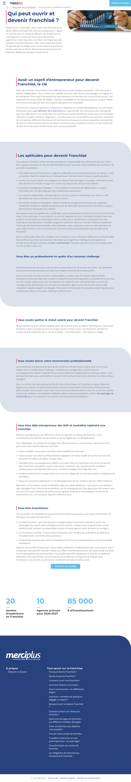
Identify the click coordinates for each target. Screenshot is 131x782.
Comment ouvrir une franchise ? (64, 680)
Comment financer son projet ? (64, 684)
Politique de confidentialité (88, 778)
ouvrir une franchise (59, 243)
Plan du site (53, 778)
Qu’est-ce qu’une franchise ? (62, 676)
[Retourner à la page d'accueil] (16, 3)
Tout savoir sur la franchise (23, 7)
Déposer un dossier (120, 3)
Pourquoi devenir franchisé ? (63, 671)
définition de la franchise (50, 110)
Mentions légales (67, 778)
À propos (12, 668)
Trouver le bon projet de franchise (65, 733)
